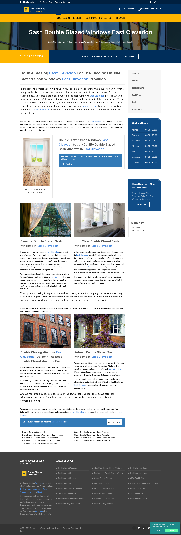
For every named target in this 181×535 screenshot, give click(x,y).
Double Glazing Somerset (33, 432)
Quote (134, 102)
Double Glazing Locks (138, 473)
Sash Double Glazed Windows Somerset (92, 432)
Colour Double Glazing (139, 488)
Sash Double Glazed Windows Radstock (40, 437)
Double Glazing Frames (103, 503)
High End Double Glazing (104, 498)
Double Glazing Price (138, 498)
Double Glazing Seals (138, 468)
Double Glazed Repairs (67, 478)
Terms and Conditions (70, 528)
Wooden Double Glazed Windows (71, 498)
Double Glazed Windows (67, 468)
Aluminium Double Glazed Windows (108, 468)
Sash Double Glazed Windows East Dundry (41, 440)
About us (135, 73)
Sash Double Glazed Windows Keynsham (92, 434)
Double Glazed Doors (66, 473)
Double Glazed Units (66, 483)
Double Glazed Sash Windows (70, 488)
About (66, 18)
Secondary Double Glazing (68, 493)
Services (77, 18)
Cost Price (91, 18)
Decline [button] (158, 530)
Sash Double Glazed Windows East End (92, 440)
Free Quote (119, 18)
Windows (135, 80)
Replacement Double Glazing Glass (144, 483)
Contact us (136, 109)
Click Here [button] (165, 526)
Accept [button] (172, 530)
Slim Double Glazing (138, 493)
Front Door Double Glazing (104, 488)
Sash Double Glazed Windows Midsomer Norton (43, 434)
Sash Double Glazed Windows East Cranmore (94, 437)
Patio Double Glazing (102, 483)
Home (58, 18)
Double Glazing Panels (103, 493)
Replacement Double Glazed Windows (109, 473)
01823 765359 (128, 8)
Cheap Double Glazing (103, 478)
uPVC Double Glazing (138, 478)
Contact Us (105, 18)
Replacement (137, 87)
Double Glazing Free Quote (69, 503)
